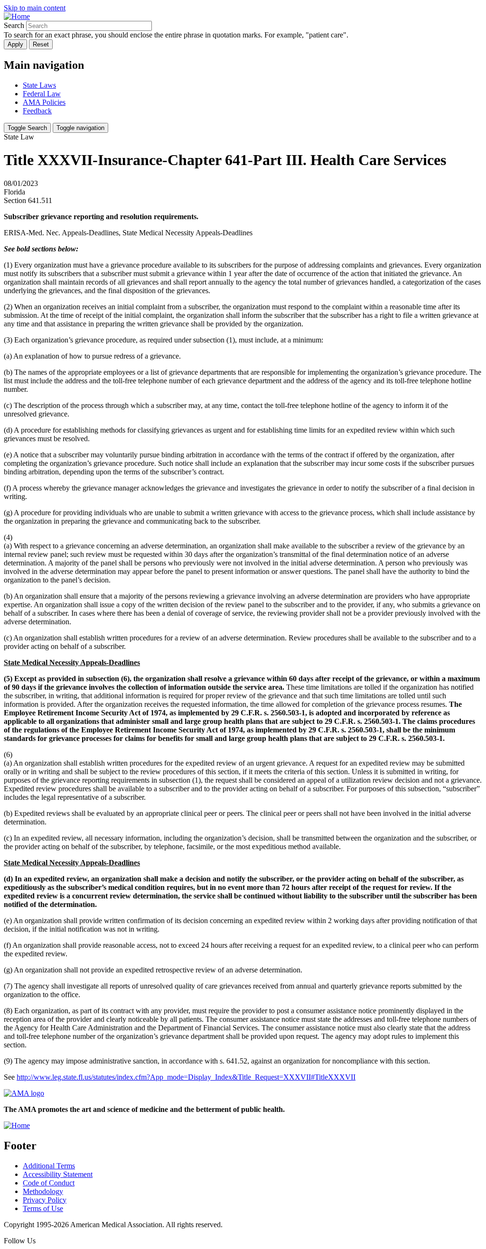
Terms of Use (43, 1208)
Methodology (43, 1191)
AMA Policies (44, 102)
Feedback (37, 111)
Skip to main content (34, 8)
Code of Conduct (49, 1183)
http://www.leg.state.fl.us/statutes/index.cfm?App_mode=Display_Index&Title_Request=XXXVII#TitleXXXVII (186, 1077)
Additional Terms (49, 1166)
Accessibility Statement (58, 1174)
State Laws (39, 85)
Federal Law (42, 94)
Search (14, 25)
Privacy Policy (44, 1200)
